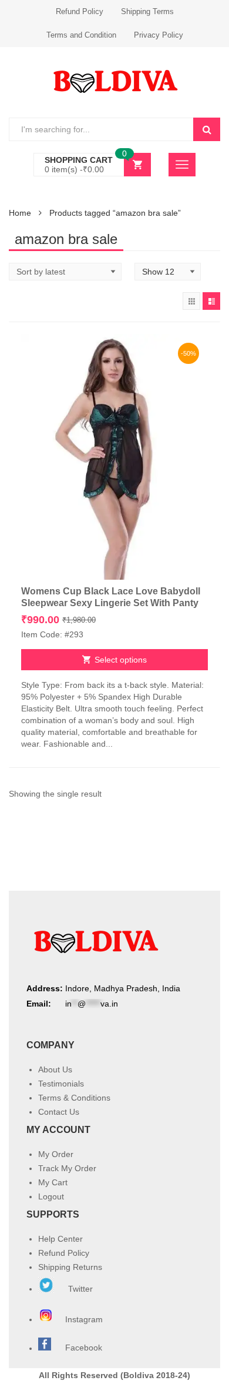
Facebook (83, 1348)
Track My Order (67, 1168)
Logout (51, 1196)
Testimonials (61, 1083)
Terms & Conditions (74, 1097)
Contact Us (58, 1111)
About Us (55, 1069)
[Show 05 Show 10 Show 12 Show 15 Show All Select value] (167, 271)
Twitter (79, 1288)
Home (20, 213)
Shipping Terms (147, 11)
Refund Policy (79, 11)
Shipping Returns (70, 1267)
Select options (121, 659)
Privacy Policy (158, 35)
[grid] (191, 301)
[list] (211, 301)
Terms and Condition (81, 35)
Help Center (60, 1238)
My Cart (53, 1182)
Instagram (85, 1319)
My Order (55, 1154)
